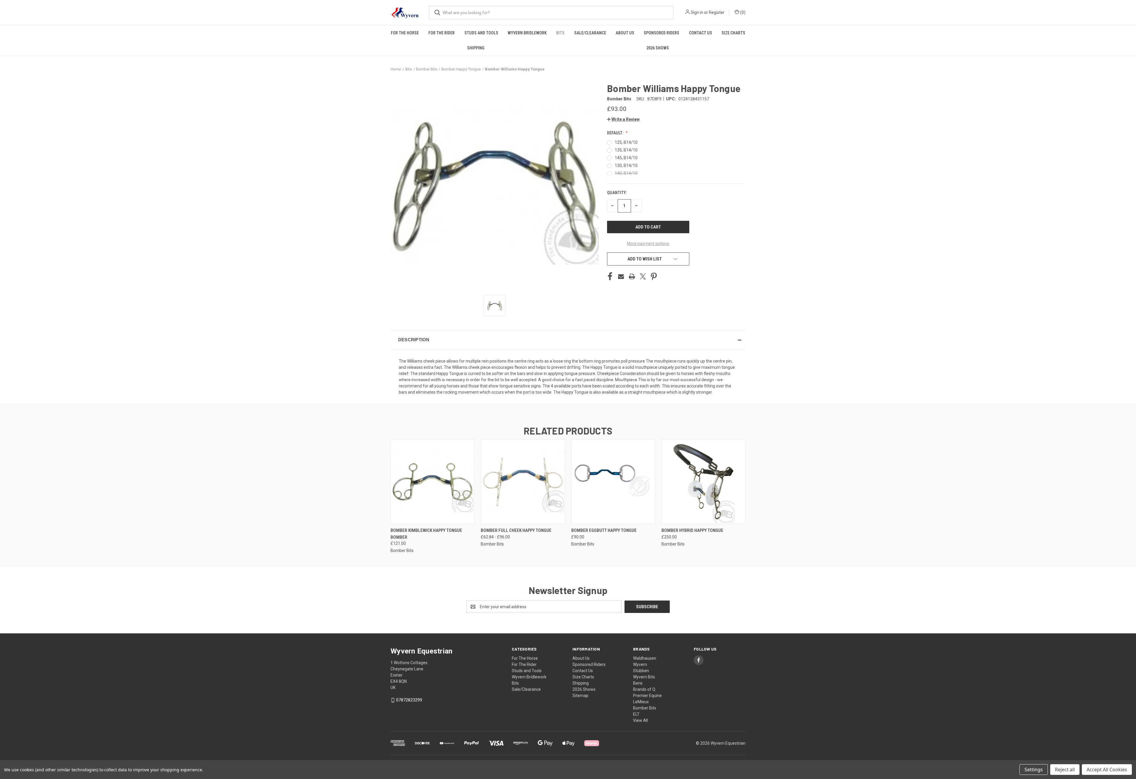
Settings (1033, 769)
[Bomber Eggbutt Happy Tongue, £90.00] (613, 482)
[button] (623, 119)
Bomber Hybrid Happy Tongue (692, 530)
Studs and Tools (481, 32)
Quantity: (617, 192)
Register (716, 12)
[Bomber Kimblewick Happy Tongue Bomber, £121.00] (432, 482)
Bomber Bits (644, 708)
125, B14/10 (626, 142)
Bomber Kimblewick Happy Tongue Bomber (426, 534)
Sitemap (580, 695)
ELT (636, 714)
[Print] (632, 276)
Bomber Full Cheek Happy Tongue (516, 530)
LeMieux (641, 701)
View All (640, 720)
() (742, 12)
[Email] (621, 276)
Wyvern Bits (644, 677)
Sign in (697, 12)
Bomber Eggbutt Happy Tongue (604, 530)
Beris (638, 683)
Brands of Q (644, 689)
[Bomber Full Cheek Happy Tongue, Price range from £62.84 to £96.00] (523, 482)
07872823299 (409, 700)
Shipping (475, 48)
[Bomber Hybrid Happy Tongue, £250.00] (703, 482)
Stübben (641, 670)
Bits (560, 32)
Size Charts (733, 32)
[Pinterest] (654, 276)
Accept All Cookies (1107, 769)
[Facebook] (610, 276)
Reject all (1065, 769)
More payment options (648, 243)
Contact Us (700, 32)
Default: (615, 133)
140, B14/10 (626, 173)
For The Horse (405, 32)
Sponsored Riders (661, 32)
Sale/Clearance (590, 32)
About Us (625, 32)
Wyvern (640, 664)
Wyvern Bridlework (527, 32)
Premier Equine (647, 695)
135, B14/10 (626, 150)
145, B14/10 (626, 157)
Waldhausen (644, 658)
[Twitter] (643, 276)
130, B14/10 (626, 165)
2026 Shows (657, 48)
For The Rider (441, 32)
